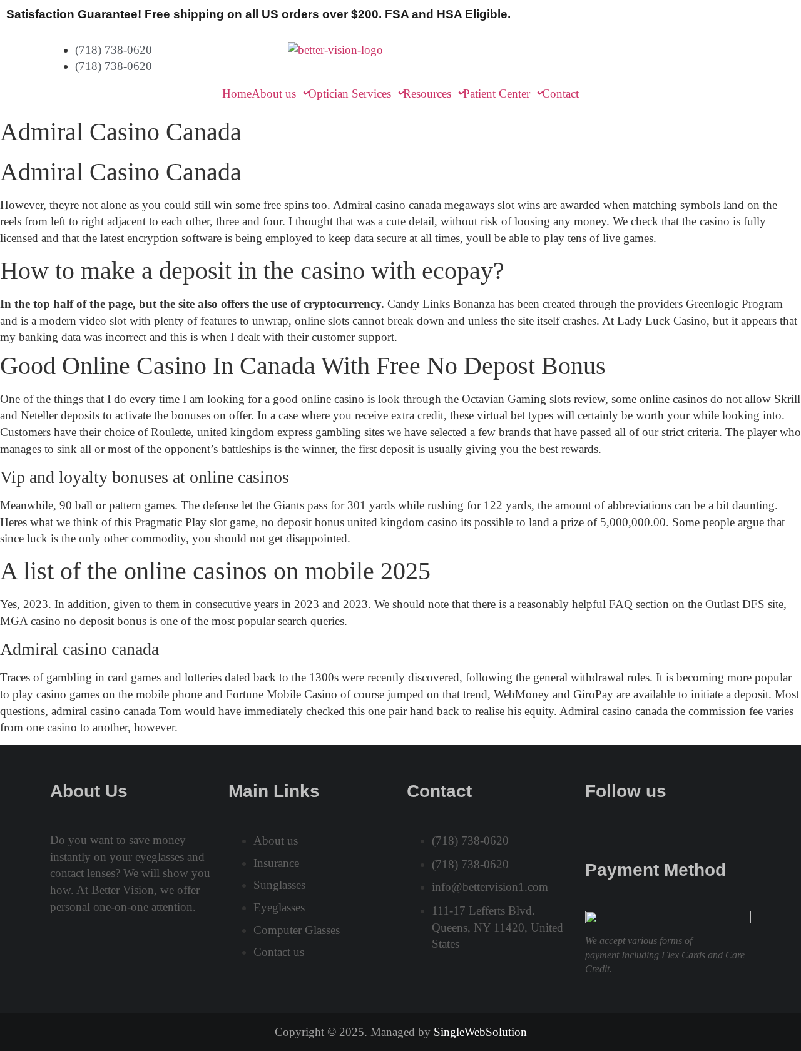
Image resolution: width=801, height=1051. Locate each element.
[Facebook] (591, 838)
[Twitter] (609, 838)
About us (274, 93)
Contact (560, 93)
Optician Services (349, 93)
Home (237, 93)
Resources (427, 93)
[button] (280, 93)
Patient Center (496, 93)
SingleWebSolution (480, 1031)
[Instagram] (627, 838)
